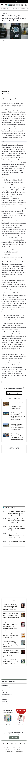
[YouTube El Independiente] (12, 743)
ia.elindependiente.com (8, 724)
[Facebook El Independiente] (7, 743)
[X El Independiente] (3, 743)
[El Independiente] (14, 5)
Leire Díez (4, 701)
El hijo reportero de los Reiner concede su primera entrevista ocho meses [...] (16, 543)
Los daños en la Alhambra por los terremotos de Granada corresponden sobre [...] (16, 513)
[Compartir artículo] (2, 99)
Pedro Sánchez (5, 697)
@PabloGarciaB (5, 93)
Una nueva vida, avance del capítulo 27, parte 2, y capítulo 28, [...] (16, 528)
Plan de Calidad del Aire (8, 168)
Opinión (3, 9)
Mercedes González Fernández (9, 704)
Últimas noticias (11, 1)
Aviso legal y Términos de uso (19, 747)
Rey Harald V (18, 1)
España (9, 9)
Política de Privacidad (7, 747)
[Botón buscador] (26, 5)
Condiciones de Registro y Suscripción (14, 749)
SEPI (2, 690)
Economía (16, 9)
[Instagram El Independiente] (16, 743)
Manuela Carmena (12, 382)
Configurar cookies (19, 751)
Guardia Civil (4, 699)
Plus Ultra (4, 692)
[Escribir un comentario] (15, 99)
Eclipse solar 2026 (6, 687)
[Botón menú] (2, 5)
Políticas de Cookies (9, 751)
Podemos (21, 382)
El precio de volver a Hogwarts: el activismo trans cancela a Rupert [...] (16, 535)
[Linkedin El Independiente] (20, 743)
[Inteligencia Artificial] (8, 721)
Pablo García (5, 91)
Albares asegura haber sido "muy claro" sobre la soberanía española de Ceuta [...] (16, 520)
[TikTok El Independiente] (24, 743)
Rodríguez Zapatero (6, 694)
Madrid (4, 382)
